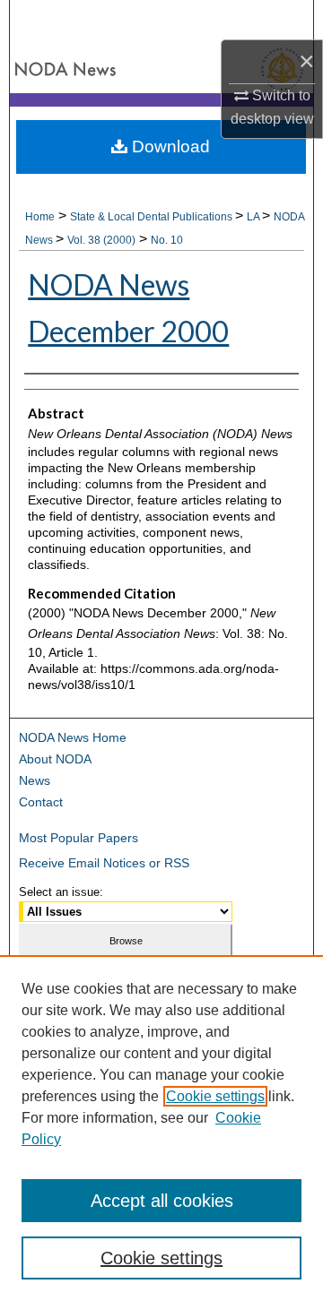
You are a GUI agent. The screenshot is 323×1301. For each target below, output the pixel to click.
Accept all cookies (162, 1201)
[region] (161, 1128)
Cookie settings (215, 1096)
